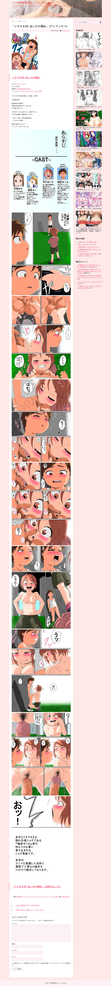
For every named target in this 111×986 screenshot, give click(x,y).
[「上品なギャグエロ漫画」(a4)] (89, 40)
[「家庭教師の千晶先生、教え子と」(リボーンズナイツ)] (89, 97)
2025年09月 (19, 896)
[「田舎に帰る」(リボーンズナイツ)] (89, 78)
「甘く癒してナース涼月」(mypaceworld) (89, 208)
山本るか (86, 288)
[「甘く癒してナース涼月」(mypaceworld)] (89, 199)
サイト (14, 956)
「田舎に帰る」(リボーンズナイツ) (87, 87)
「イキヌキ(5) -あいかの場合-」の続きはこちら (36, 886)
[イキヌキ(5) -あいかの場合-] (41, 211)
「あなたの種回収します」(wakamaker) (27, 905)
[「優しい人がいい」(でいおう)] (89, 59)
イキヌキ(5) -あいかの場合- (26, 77)
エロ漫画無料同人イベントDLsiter (32, 2)
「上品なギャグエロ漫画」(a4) (85, 49)
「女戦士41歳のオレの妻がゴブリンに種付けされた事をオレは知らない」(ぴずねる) (89, 271)
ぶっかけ (30, 91)
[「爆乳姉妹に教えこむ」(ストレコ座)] (89, 180)
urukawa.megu (65, 896)
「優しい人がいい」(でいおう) (85, 68)
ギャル (24, 91)
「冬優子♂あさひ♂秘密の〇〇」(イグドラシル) (29, 910)
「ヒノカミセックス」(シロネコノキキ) (89, 281)
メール (15, 950)
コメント (14, 923)
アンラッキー (65, 30)
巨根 (40, 91)
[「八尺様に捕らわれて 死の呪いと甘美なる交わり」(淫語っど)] (89, 118)
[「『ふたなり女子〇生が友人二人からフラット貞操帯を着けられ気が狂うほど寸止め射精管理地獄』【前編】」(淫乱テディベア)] (89, 218)
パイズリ (35, 91)
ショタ (20, 91)
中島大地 (91, 267)
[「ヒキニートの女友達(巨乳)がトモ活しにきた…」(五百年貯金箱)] (89, 160)
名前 (14, 944)
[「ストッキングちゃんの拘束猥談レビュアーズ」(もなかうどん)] (89, 139)
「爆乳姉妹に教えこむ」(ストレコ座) (87, 189)
